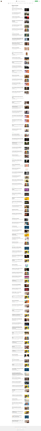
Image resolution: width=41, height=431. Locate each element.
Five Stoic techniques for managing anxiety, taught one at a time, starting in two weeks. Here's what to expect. (17, 35)
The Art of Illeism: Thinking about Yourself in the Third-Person (17, 369)
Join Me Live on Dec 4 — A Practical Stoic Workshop (17, 305)
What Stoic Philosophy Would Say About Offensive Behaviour (18, 180)
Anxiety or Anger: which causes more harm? (17, 91)
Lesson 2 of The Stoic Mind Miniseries (15, 13)
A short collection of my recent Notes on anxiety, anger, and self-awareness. (17, 98)
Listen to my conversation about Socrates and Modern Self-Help (17, 202)
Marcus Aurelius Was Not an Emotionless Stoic (17, 53)
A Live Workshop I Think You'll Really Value (16, 311)
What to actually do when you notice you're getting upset (17, 219)
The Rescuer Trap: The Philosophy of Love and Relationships (17, 411)
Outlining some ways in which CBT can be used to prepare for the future (17, 88)
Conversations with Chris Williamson (17, 147)
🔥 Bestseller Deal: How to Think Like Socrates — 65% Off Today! (17, 416)
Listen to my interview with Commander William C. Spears (17, 378)
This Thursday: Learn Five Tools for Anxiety (17, 304)
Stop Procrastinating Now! (15, 300)
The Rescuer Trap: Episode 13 (15, 235)
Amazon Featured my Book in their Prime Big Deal (17, 417)
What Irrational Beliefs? (15, 354)
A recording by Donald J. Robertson (15, 176)
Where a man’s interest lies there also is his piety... (17, 337)
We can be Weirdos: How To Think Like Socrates (17, 189)
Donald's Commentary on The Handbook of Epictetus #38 (17, 29)
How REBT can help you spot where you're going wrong (17, 355)
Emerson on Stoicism (14, 264)
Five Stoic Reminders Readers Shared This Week (17, 97)
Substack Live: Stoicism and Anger (16, 288)
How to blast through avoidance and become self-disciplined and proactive (18, 301)
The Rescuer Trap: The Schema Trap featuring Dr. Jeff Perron (18, 350)
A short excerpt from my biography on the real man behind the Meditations (17, 54)
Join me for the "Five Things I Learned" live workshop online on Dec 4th (18, 391)
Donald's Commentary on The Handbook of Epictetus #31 (17, 338)
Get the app (23, 428)
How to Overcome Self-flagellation (16, 284)
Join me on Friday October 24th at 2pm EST (16, 382)
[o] (26, 58)
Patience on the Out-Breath (15, 75)
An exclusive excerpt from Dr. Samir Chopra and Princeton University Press (17, 165)
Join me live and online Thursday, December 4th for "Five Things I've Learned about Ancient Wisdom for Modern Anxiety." (17, 347)
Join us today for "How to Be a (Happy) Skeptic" (17, 70)
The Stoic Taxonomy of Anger (16, 16)
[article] (20, 10)
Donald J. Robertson (15, 10)
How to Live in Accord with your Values (17, 8)
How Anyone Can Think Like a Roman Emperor (17, 102)
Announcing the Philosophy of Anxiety (17, 205)
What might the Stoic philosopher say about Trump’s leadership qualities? (17, 319)
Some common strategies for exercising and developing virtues (17, 9)
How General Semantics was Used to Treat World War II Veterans (17, 106)
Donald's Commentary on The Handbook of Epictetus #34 (17, 184)
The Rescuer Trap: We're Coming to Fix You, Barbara (17, 364)
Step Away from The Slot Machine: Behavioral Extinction (18, 198)
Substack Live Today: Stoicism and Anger (17, 268)
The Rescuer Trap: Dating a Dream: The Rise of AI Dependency (17, 342)
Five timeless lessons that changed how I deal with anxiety (18, 390)
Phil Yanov (19, 156)
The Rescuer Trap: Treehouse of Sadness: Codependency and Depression (17, 314)
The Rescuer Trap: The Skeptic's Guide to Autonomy (17, 260)
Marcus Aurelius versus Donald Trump (17, 318)
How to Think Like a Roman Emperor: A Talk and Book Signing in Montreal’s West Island (17, 38)
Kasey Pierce (16, 252)
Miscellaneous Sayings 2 (15, 209)
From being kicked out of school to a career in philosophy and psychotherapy (17, 238)
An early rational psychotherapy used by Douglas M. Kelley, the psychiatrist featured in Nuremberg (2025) (17, 107)
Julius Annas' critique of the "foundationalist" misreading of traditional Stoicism (17, 256)
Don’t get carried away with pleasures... (17, 183)
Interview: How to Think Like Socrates (17, 201)
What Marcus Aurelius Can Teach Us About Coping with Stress (17, 142)
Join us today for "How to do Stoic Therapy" (17, 115)
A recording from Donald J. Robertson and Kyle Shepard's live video (18, 360)
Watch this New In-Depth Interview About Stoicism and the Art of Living (17, 43)
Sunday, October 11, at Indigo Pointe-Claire (16, 39)
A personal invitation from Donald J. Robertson (16, 346)
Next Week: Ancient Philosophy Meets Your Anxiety (17, 310)
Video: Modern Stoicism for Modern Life (17, 402)
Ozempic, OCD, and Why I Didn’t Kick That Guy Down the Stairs (18, 234)
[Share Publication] (34, 1)
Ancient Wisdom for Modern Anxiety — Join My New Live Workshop (17, 420)
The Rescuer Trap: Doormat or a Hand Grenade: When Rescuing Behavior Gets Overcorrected (17, 328)
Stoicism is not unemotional (15, 47)
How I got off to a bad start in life (16, 237)
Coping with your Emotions (15, 218)
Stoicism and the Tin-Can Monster (16, 193)
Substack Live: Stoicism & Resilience (16, 381)
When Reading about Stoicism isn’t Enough (17, 138)
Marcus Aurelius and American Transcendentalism (17, 265)
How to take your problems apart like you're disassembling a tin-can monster (18, 194)
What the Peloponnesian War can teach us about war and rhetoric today (17, 161)
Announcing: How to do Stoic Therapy (17, 119)
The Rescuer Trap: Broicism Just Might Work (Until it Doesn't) (17, 280)
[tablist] (15, 7)
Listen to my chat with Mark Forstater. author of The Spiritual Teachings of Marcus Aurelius (18, 144)
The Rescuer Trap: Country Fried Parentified (17, 385)
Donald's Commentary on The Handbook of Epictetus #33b (17, 210)
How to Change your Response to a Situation (17, 87)
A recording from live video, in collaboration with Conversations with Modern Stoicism (16, 112)
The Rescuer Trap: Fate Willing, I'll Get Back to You (18, 296)
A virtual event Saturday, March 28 (15, 206)
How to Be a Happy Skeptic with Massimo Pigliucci (17, 62)
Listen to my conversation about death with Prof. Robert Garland (17, 408)
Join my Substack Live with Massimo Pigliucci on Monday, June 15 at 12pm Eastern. (17, 72)
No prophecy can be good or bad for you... (17, 272)
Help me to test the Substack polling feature (16, 92)
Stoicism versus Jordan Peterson (16, 168)
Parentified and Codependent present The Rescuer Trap (17, 251)
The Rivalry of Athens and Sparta (16, 57)
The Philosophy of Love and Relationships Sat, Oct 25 (17, 399)
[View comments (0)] (16, 11)
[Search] (32, 1)
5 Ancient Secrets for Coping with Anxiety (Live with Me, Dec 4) (18, 422)
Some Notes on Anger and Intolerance (17, 213)
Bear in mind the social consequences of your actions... (18, 125)
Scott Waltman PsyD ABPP (20, 316)
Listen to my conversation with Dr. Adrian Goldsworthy (17, 58)
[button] (9, 3)
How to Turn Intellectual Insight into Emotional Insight (18, 332)
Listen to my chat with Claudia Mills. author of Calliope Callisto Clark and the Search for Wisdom (17, 135)
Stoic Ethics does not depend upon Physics (17, 255)
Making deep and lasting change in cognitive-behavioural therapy (17, 333)
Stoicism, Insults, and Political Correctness (17, 179)
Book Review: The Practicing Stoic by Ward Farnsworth (17, 21)
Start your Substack (19, 428)
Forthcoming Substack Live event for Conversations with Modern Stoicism (17, 120)
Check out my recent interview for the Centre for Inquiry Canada (17, 403)
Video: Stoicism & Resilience (15, 359)
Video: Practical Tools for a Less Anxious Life (18, 222)
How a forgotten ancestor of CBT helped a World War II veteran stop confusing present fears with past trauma (17, 67)
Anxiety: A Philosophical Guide (16, 164)
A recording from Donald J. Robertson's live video (17, 155)
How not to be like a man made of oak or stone (16, 48)
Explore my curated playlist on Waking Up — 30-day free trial (18, 323)
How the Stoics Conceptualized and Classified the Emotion (17, 17)
